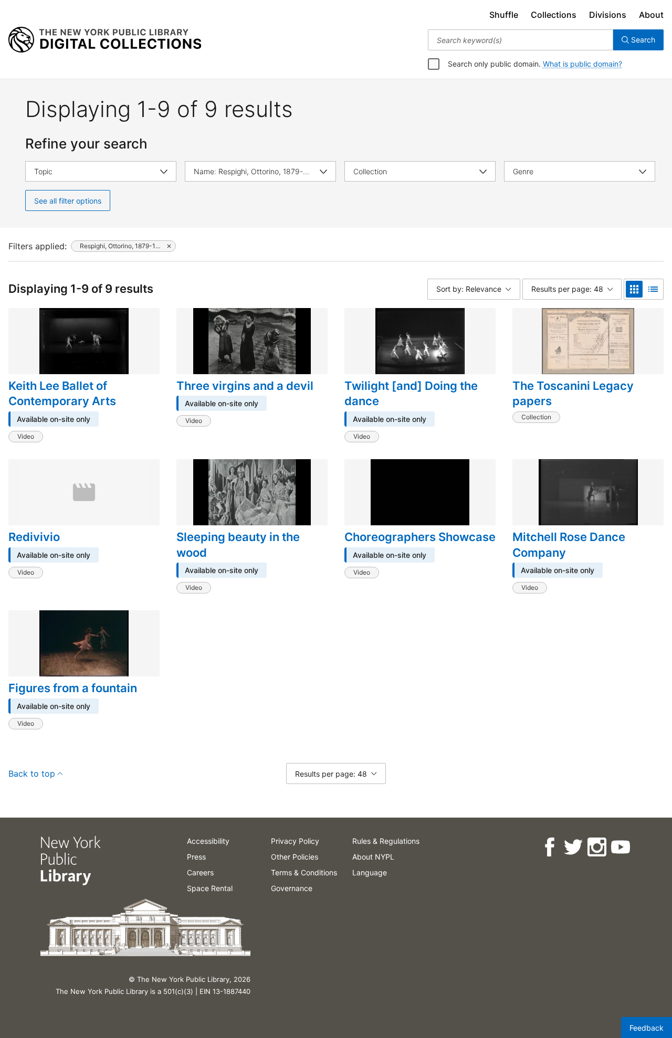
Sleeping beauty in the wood (238, 544)
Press (196, 856)
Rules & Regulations (385, 840)
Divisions (607, 14)
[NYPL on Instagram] (596, 847)
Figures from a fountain (72, 688)
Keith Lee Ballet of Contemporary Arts (62, 393)
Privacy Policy (295, 840)
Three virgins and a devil (244, 386)
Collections (553, 14)
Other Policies (294, 856)
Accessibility (208, 840)
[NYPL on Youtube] (620, 847)
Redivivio (34, 537)
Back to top (31, 773)
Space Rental (210, 888)
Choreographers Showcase (420, 537)
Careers (200, 872)
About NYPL (373, 856)
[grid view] (634, 289)
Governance (291, 888)
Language (369, 872)
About (651, 14)
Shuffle (503, 14)
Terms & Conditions (304, 872)
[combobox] (520, 39)
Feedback (646, 1027)
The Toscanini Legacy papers (573, 393)
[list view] (653, 289)
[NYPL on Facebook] (549, 847)
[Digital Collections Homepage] (104, 40)
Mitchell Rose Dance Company (568, 544)
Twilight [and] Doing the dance (411, 393)
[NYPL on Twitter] (572, 847)
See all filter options (67, 200)
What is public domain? (582, 63)
